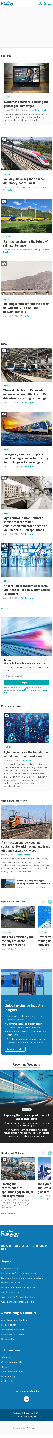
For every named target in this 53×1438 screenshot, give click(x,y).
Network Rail (16, 1205)
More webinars (8, 1214)
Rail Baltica (28, 1205)
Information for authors (12, 1334)
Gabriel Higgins (27, 402)
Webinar (26, 1109)
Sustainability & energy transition (18, 1297)
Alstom (9, 1207)
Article (7, 174)
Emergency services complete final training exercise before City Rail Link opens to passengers (25, 458)
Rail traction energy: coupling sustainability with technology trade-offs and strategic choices (26, 846)
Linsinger (37, 249)
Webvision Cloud (33, 1428)
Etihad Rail (25, 316)
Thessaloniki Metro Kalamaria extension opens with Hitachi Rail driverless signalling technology (25, 394)
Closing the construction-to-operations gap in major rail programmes (17, 1189)
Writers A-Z (32, 1413)
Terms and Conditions (25, 690)
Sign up (25, 682)
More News (6, 608)
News (6, 385)
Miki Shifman (27, 760)
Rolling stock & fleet (11, 1282)
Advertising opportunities (14, 1320)
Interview (7, 932)
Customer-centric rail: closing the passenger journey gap (26, 103)
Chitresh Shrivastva (29, 187)
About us (5, 1357)
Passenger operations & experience (19, 1287)
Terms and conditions (12, 1371)
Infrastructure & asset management (19, 1273)
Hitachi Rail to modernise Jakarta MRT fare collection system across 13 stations (26, 589)
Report (8, 96)
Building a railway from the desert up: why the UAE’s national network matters (26, 307)
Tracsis (36, 1125)
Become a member (15, 1048)
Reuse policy (7, 1339)
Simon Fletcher (23, 855)
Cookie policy (8, 1381)
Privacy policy (8, 1376)
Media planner (8, 1324)
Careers (5, 1367)
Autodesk (5, 1205)
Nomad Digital (40, 110)
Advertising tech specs (12, 1329)
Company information (12, 1362)
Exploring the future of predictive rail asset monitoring (26, 1117)
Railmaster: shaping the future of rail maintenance (25, 243)
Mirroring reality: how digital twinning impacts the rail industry (33, 882)
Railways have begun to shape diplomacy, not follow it (23, 181)
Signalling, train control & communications (22, 1277)
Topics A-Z (18, 1413)
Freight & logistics (10, 1292)
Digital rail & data (9, 1268)
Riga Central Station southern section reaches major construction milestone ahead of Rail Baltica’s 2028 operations (25, 523)
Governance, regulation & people (17, 1301)
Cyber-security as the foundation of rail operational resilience (26, 754)
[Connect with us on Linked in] (26, 1399)
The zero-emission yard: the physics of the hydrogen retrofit (17, 940)
